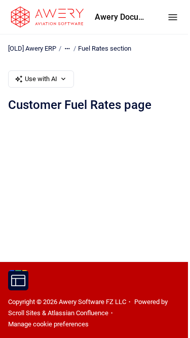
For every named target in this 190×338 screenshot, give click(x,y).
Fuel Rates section (104, 48)
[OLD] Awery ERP (32, 48)
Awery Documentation (121, 17)
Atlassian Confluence (78, 313)
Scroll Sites (24, 313)
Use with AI (41, 79)
